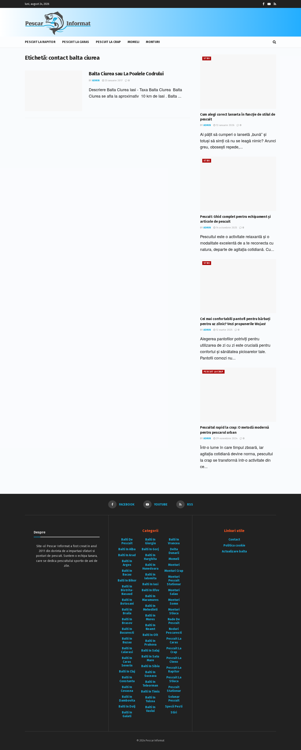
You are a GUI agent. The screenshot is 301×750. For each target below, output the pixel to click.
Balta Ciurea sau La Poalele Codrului (126, 74)
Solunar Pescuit (174, 698)
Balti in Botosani (127, 602)
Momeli (133, 42)
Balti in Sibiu (150, 666)
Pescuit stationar (174, 689)
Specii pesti (173, 706)
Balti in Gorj (150, 549)
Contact (234, 539)
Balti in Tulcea (150, 699)
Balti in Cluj (127, 671)
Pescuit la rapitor (40, 42)
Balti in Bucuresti (127, 631)
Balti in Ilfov (150, 590)
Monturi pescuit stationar (174, 580)
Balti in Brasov (127, 621)
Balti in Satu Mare (150, 658)
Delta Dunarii (174, 551)
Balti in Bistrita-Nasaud (127, 590)
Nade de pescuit (174, 621)
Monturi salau (174, 592)
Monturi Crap (173, 571)
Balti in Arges (127, 563)
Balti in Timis (150, 691)
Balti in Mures (150, 617)
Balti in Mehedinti (150, 607)
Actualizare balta (234, 551)
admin (96, 80)
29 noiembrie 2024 (226, 438)
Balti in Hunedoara (150, 566)
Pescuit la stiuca (173, 679)
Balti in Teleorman (150, 683)
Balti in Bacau (127, 572)
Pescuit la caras (75, 42)
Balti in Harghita (150, 557)
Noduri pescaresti (174, 631)
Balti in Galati (127, 714)
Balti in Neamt (150, 627)
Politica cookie (234, 545)
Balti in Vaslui (150, 709)
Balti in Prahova (150, 642)
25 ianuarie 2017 (113, 80)
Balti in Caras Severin (126, 661)
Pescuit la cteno (173, 660)
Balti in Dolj (127, 706)
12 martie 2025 (223, 329)
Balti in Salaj (150, 650)
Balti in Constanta (127, 679)
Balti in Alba (127, 549)
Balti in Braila (127, 611)
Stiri (207, 58)
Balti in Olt (150, 635)
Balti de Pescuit (127, 541)
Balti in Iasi (150, 584)
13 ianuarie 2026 (224, 125)
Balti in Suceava (150, 674)
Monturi (153, 42)
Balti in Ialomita (150, 576)
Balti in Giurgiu (150, 541)
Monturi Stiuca (174, 611)
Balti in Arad (127, 555)
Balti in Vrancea (174, 541)
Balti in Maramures (150, 598)
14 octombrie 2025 (226, 227)
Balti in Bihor (127, 580)
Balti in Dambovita (127, 698)
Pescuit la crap (108, 42)
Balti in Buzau (127, 640)
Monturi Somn (174, 602)
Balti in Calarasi (127, 650)
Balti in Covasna (127, 689)
